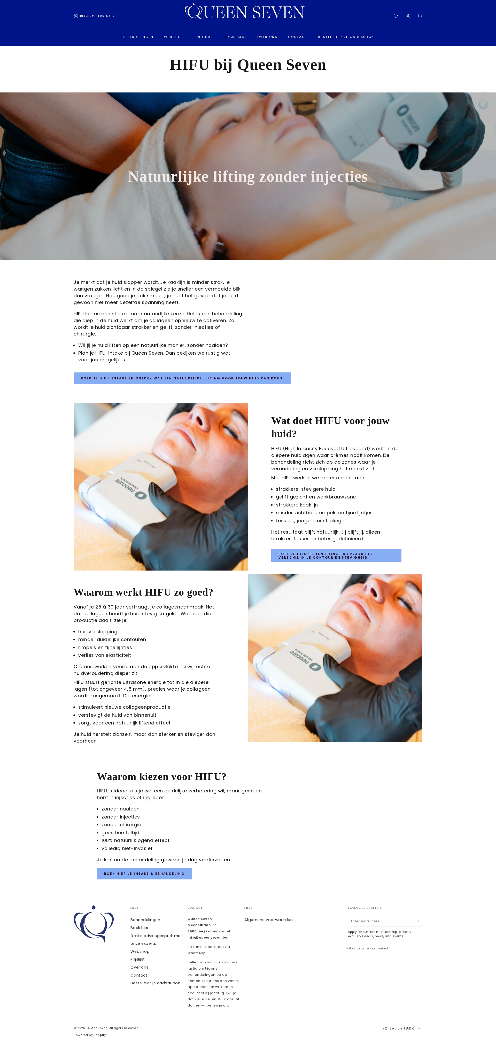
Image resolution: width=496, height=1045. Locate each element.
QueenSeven (97, 1028)
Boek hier (139, 927)
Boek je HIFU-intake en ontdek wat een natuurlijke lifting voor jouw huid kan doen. (182, 378)
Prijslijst (137, 959)
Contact (138, 975)
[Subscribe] (419, 921)
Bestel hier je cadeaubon (155, 983)
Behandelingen (145, 919)
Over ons (139, 967)
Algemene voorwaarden (268, 919)
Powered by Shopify (90, 1035)
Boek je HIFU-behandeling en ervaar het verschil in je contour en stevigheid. (325, 556)
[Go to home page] (248, 16)
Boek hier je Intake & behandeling (144, 873)
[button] (396, 16)
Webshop (140, 951)
